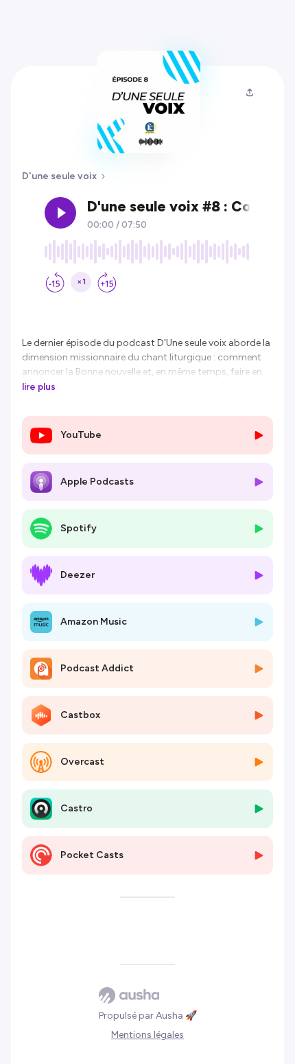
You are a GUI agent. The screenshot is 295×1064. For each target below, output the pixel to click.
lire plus (39, 386)
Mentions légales (147, 1035)
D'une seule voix (59, 176)
